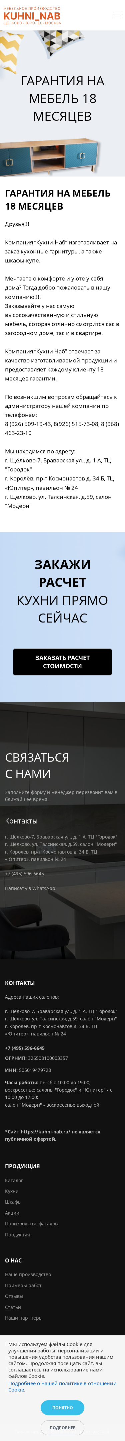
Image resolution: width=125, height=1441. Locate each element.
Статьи (13, 1307)
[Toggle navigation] (117, 15)
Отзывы (14, 1296)
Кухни (12, 1191)
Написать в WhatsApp (30, 888)
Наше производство (28, 1274)
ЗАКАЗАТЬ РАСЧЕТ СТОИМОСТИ (62, 662)
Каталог (14, 1180)
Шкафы (13, 1202)
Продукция (17, 1234)
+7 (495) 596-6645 (24, 873)
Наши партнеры (24, 1318)
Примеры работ (23, 1285)
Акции (12, 1213)
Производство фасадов (31, 1223)
